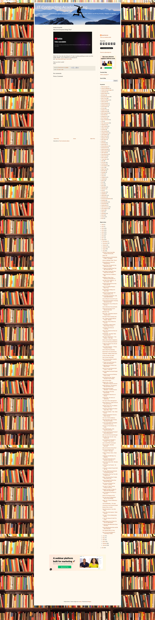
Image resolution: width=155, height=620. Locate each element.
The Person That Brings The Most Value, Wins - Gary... (110, 409)
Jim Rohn (103, 129)
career (102, 175)
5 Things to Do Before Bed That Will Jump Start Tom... (109, 269)
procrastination (104, 202)
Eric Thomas (104, 118)
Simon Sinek (104, 155)
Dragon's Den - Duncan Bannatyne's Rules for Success (110, 383)
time (102, 218)
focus (102, 183)
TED (102, 160)
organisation (104, 195)
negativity (103, 193)
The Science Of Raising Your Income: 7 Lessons (109, 484)
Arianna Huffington (105, 88)
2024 (103, 228)
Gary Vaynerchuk (105, 123)
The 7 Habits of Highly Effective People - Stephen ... (109, 319)
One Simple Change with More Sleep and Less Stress (109, 272)
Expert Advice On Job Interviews (110, 351)
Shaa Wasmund (104, 154)
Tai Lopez (59, 69)
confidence (103, 177)
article (102, 174)
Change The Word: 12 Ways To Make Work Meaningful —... (109, 490)
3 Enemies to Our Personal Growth (110, 505)
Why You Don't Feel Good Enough (110, 435)
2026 (103, 224)
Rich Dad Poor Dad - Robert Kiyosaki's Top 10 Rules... (109, 378)
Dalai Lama (103, 101)
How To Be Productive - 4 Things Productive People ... (110, 347)
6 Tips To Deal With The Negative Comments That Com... (110, 423)
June (104, 535)
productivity (103, 203)
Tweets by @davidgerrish (105, 52)
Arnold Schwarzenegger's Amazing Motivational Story (110, 301)
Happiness (103, 124)
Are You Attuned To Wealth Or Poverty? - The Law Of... (109, 440)
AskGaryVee (104, 91)
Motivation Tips (106, 311)
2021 (103, 234)
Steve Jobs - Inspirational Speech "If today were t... (110, 314)
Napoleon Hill (104, 137)
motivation (103, 192)
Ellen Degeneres (105, 113)
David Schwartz (104, 103)
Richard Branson (105, 146)
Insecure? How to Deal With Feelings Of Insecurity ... (109, 253)
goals (102, 185)
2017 (103, 237)
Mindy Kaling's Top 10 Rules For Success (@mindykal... (110, 522)
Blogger (89, 601)
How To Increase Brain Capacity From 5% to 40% (110, 360)
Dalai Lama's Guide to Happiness (110, 339)
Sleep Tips (105, 255)
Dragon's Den (104, 109)
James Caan (104, 128)
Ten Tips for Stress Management (110, 400)
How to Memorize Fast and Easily (110, 306)
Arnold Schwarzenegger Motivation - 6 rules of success (110, 389)
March (104, 541)
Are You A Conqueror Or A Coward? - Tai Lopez (108, 450)
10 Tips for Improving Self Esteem (110, 341)
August (104, 248)
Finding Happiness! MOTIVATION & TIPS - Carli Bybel (110, 258)
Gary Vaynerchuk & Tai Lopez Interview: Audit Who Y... (109, 459)
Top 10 (102, 167)
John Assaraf (104, 131)
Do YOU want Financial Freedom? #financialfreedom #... (110, 432)
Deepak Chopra (104, 105)
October (104, 245)
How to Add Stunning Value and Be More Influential (110, 528)
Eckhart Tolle (104, 111)
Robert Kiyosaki (104, 149)
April (104, 539)
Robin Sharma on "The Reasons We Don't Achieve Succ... (110, 386)
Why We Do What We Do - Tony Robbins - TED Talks (109, 337)
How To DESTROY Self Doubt (109, 443)
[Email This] (72, 67)
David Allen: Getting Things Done (110, 353)
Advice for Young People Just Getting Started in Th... (109, 293)
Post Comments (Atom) (64, 141)
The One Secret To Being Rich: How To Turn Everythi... (109, 498)
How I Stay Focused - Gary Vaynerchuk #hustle (108, 429)
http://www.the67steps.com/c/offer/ (64, 59)
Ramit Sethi (103, 144)
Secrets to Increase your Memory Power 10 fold (110, 375)
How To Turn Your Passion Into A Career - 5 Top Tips (110, 369)
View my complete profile (105, 37)
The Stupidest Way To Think (109, 530)
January (104, 545)
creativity (103, 179)
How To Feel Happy (107, 380)
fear (102, 182)
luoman (80, 601)
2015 (103, 547)
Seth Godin (103, 152)
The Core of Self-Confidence (109, 417)
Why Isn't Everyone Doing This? (109, 448)
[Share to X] (75, 67)
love (102, 190)
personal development (106, 198)
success (103, 216)
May (104, 537)
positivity (103, 200)
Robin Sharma (104, 151)
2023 (103, 230)
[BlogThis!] (73, 67)
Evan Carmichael (105, 119)
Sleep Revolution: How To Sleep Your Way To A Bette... (110, 420)
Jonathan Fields (104, 133)
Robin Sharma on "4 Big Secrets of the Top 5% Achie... (110, 403)
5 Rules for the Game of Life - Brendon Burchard (109, 309)
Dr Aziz (102, 108)
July (104, 250)
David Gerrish (105, 35)
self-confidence (104, 208)
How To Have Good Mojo (108, 357)
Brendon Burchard (105, 96)
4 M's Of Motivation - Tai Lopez (109, 503)
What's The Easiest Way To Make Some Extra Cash (110, 478)
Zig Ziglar (103, 172)
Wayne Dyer (104, 169)
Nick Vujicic (103, 139)
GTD (102, 121)
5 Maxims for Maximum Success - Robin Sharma (110, 415)
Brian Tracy (103, 98)
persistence (103, 197)
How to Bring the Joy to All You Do (110, 298)
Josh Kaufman (104, 134)
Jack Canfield (104, 126)
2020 (103, 236)
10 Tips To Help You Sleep (108, 355)
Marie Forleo (104, 136)
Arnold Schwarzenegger (106, 90)
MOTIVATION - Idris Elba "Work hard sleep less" (109, 334)
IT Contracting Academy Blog (62, 7)
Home (74, 138)
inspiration (103, 187)
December (105, 241)
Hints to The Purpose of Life (109, 495)
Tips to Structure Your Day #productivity (108, 392)
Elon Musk (103, 114)
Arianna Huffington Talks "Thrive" (110, 260)
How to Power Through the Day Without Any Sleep (109, 266)
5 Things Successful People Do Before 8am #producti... (109, 363)
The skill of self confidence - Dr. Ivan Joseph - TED (109, 281)
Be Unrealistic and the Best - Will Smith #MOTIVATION (110, 296)
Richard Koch (104, 147)
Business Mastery (105, 100)
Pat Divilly (103, 142)
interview (103, 188)
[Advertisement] (74, 124)
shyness (103, 210)
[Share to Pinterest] (78, 67)
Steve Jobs (103, 157)
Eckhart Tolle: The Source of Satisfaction (109, 398)
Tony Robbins (104, 165)
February (105, 543)
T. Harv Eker (104, 159)
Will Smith (103, 170)
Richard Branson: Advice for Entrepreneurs (109, 263)
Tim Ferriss (103, 164)
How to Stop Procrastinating (109, 349)
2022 (103, 232)
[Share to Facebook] (76, 67)
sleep (102, 211)
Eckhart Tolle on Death (107, 507)
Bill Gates (103, 95)
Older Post (92, 138)
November (105, 243)
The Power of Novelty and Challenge (108, 328)
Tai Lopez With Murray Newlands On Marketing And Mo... (110, 472)
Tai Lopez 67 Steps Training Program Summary (109, 487)
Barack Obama (104, 93)
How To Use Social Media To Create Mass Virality (109, 533)
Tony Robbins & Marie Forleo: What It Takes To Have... (109, 325)
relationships (104, 205)
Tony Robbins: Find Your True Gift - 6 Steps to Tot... (110, 475)
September (105, 247)
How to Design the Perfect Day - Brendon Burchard (109, 481)
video (62, 69)
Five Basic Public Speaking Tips (110, 316)
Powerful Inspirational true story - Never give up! (110, 284)
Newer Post (56, 138)
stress (102, 215)
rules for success (105, 206)
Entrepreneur (104, 116)
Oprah (102, 141)
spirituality (103, 213)
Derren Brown (104, 106)
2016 (103, 239)
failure (102, 180)
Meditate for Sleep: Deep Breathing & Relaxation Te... (109, 278)
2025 (103, 226)
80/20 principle (104, 86)
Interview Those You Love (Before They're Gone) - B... (110, 406)
